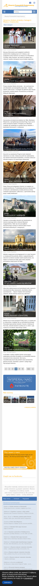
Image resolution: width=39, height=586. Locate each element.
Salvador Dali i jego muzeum (18, 526)
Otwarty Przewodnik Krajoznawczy (14, 16)
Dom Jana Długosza (16, 521)
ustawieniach (28, 578)
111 (28, 369)
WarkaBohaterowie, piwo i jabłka (14, 80)
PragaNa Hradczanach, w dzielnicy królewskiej (15, 113)
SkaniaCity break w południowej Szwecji (17, 348)
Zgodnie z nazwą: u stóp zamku (20, 511)
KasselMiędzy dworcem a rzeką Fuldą (16, 314)
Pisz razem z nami (12, 452)
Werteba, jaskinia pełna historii (22, 516)
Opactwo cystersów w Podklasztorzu (19, 531)
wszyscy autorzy (30, 407)
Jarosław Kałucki (11, 352)
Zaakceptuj (7, 582)
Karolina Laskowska (13, 117)
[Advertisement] (19, 429)
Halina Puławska (12, 184)
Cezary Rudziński (11, 49)
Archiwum (16, 498)
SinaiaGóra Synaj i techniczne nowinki (16, 180)
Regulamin (26, 498)
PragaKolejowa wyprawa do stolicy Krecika (18, 148)
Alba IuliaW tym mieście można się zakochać (17, 282)
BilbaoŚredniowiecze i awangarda (14, 214)
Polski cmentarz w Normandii (18, 506)
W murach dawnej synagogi (17, 567)
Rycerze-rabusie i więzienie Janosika (21, 547)
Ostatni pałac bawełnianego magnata (21, 542)
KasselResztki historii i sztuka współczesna (18, 248)
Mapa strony (7, 498)
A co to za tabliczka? (17, 562)
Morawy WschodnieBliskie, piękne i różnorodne (14, 46)
